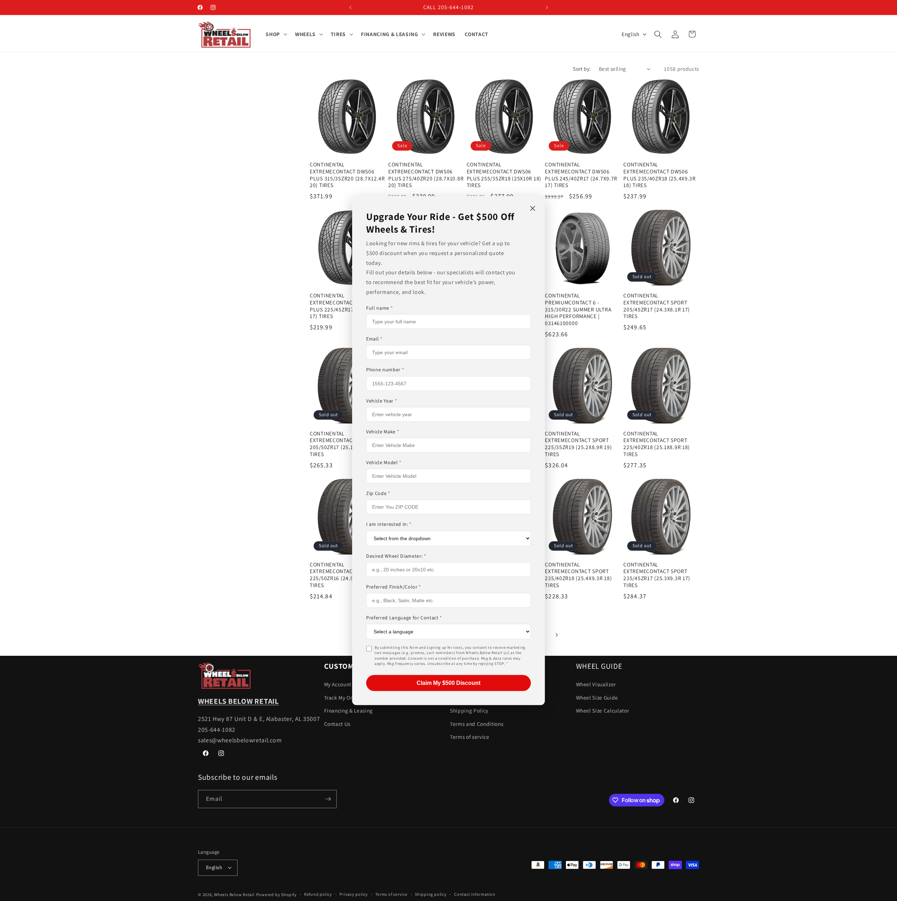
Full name (379, 308)
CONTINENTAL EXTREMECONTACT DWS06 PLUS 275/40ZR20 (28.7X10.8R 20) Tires (426, 175)
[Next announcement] (547, 7)
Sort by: (582, 68)
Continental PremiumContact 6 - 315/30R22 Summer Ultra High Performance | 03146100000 (578, 309)
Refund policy (318, 894)
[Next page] (556, 634)
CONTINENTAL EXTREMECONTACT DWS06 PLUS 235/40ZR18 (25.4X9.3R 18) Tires (659, 175)
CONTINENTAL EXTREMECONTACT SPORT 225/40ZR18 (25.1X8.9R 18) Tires (656, 444)
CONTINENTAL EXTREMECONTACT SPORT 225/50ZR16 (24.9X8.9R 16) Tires (343, 575)
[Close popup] (533, 208)
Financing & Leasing (348, 710)
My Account (338, 684)
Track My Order (342, 697)
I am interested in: (389, 524)
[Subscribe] (328, 799)
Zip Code (378, 493)
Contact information (474, 894)
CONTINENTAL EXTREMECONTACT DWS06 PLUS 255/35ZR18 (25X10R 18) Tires (504, 175)
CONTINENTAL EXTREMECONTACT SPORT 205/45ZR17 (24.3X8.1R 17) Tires (656, 306)
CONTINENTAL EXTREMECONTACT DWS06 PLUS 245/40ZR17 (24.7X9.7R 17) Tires (581, 175)
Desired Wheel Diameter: (396, 555)
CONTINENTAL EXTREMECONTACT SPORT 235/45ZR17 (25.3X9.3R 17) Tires (656, 575)
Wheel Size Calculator (602, 710)
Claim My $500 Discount (448, 683)
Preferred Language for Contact (404, 617)
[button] (275, 34)
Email (374, 339)
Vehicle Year (381, 400)
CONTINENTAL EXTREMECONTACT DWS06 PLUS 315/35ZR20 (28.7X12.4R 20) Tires (347, 175)
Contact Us (337, 723)
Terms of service (469, 736)
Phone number (385, 369)
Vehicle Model (384, 462)
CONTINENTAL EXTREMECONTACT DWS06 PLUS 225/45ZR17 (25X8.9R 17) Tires (343, 306)
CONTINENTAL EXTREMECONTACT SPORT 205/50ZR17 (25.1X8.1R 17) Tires (343, 444)
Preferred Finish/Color (393, 586)
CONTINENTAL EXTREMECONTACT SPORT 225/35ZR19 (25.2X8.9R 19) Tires (578, 444)
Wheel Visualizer (596, 684)
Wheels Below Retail (234, 894)
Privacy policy (354, 894)
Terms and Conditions (476, 723)
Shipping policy (431, 894)
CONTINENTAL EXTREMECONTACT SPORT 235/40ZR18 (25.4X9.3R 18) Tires (578, 575)
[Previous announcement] (350, 7)
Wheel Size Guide (597, 697)
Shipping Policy (469, 710)
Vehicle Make (382, 431)
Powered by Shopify (276, 894)
